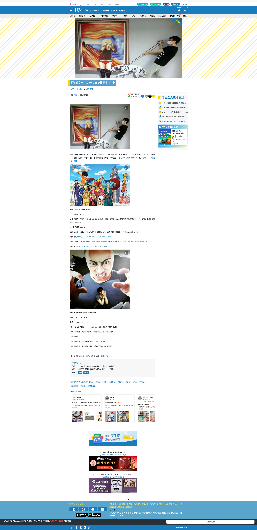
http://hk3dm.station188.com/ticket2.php (94, 236)
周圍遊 (152, 16)
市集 (119, 504)
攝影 (83, 386)
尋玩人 (76, 95)
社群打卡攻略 (156, 4)
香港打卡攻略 (175, 16)
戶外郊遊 (120, 506)
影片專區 (143, 16)
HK (81, 4)
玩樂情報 (80, 89)
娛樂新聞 (114, 11)
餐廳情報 (112, 506)
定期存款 (122, 11)
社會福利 (128, 506)
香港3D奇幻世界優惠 (84, 356)
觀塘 (80, 373)
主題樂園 (75, 386)
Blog (109, 4)
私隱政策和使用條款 (56, 521)
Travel (87, 4)
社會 (180, 504)
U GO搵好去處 (143, 4)
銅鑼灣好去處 (143, 504)
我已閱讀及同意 (210, 522)
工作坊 (121, 382)
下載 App (176, 4)
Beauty (102, 4)
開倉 (135, 382)
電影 (105, 382)
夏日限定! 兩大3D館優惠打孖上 (82, 382)
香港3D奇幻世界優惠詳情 (127, 158)
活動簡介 (104, 246)
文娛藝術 (92, 386)
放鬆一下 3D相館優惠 (85, 246)
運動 (98, 382)
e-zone (117, 4)
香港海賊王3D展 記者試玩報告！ (133, 241)
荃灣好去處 (163, 504)
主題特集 (186, 16)
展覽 (128, 382)
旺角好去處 (173, 504)
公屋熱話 (106, 11)
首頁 (72, 89)
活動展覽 (89, 89)
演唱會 (72, 16)
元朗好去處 (154, 504)
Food (94, 4)
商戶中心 (166, 4)
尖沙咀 (86, 373)
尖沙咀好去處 (132, 504)
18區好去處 (162, 16)
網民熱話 (112, 513)
